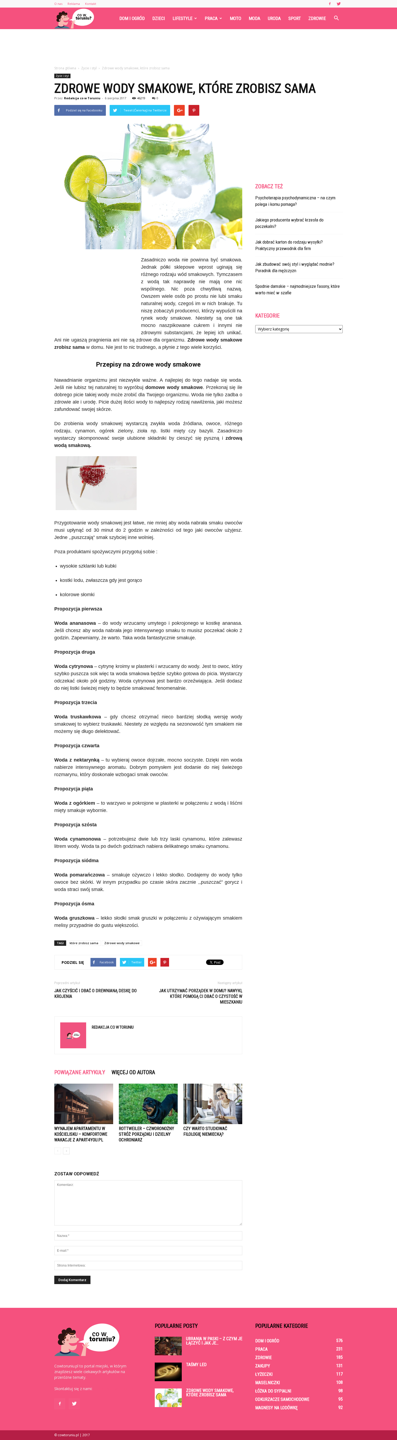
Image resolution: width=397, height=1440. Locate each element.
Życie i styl (62, 76)
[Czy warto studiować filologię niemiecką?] (212, 1104)
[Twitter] (339, 4)
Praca (211, 18)
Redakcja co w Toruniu (82, 98)
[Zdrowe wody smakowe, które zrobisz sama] (168, 1397)
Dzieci (158, 18)
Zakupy (262, 1366)
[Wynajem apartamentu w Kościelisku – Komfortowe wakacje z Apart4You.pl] (83, 1104)
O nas (58, 4)
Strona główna (65, 68)
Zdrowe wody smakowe (122, 943)
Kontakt (90, 4)
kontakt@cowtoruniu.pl (113, 1388)
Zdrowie (317, 18)
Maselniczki (267, 1382)
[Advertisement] (198, 48)
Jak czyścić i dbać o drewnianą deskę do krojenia (95, 993)
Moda (254, 18)
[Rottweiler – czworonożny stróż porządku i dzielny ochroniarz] (148, 1104)
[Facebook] (330, 4)
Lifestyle (183, 18)
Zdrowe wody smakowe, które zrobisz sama (210, 1392)
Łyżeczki (263, 1374)
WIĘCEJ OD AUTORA (133, 1072)
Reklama (74, 4)
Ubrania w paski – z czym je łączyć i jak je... (214, 1341)
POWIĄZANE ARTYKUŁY (79, 1072)
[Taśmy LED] (168, 1372)
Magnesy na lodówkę (276, 1407)
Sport (294, 18)
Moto (235, 18)
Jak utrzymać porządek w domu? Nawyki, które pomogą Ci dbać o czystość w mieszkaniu (200, 996)
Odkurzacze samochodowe (282, 1399)
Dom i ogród (132, 18)
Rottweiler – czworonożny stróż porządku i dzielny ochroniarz (146, 1134)
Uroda (274, 18)
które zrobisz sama (84, 943)
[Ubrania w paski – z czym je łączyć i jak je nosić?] (168, 1346)
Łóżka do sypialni (273, 1391)
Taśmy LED (196, 1364)
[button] (336, 18)
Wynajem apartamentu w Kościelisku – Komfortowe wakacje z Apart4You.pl (80, 1134)
